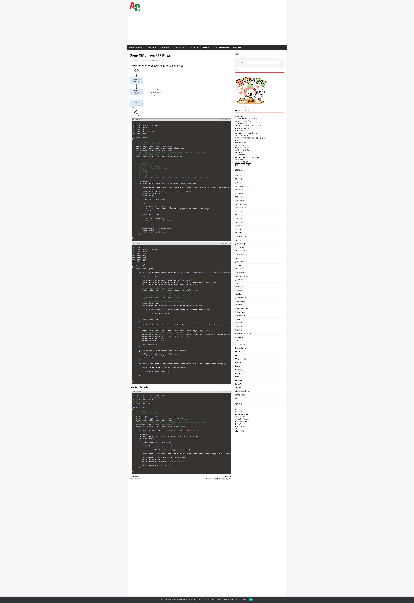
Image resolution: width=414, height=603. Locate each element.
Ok (251, 600)
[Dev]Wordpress (241, 272)
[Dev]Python (239, 262)
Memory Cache (240, 355)
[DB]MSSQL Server (242, 186)
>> (250, 165)
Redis (237, 377)
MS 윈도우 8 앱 (240, 359)
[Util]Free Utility (240, 316)
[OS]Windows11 (240, 305)
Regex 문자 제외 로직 (242, 147)
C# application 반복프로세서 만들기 (247, 157)
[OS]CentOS (179, 47)
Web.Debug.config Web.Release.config (248, 126)
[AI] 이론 (238, 175)
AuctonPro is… (240, 337)
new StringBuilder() (241, 131)
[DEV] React (239, 211)
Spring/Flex (239, 384)
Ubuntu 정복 (239, 431)
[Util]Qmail (239, 323)
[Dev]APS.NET (240, 222)
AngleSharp (239, 116)
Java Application (240, 348)
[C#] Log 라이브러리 (221, 47)
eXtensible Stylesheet (242, 419)
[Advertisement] (207, 29)
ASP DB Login (240, 155)
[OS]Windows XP (241, 298)
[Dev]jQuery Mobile (242, 251)
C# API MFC (239, 412)
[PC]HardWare (240, 312)
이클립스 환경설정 (135, 47)
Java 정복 (238, 424)
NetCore (238, 362)
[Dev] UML (239, 215)
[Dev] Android (240, 201)
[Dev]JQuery (239, 247)
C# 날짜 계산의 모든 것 (243, 121)
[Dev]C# (151, 47)
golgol (149, 60)
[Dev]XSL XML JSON (242, 276)
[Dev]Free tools (240, 236)
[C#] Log (238, 183)
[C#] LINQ (238, 179)
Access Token (240, 145)
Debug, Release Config (243, 128)
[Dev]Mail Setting (241, 254)
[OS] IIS (237, 283)
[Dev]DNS (238, 233)
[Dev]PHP (238, 258)
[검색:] (260, 62)
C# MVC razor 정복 (241, 414)
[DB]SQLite (239, 197)
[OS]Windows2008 (241, 308)
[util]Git (237, 319)
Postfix (237, 366)
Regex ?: (238, 140)
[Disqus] (180, 512)
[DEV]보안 (238, 280)
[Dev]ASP (238, 226)
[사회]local (238, 326)
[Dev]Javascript (240, 244)
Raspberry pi (239, 369)
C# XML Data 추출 (241, 135)
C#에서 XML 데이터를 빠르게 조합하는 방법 (250, 138)
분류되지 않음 (240, 395)
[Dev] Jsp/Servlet (241, 204)
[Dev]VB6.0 (239, 269)
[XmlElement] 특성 (241, 123)
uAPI (236, 429)
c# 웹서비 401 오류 (241, 162)
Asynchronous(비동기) (243, 334)
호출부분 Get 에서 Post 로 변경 (246, 118)
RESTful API (239, 380)
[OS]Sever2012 (240, 290)
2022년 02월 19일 (138, 60)
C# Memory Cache (241, 160)
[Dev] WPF (237, 47)
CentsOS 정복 (240, 417)
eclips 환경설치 (240, 344)
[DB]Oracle (239, 193)
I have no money (241, 421)
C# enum (238, 152)
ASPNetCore (239, 409)
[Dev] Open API (240, 208)
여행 (236, 398)
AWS (236, 341)
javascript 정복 (240, 426)
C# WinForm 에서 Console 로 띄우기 (247, 133)
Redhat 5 (238, 373)
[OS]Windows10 (240, 301)
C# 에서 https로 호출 (242, 150)
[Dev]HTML (239, 240)
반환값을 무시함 (240, 143)
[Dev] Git (206, 47)
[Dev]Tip (193, 47)
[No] (411, 600)
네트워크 (238, 387)
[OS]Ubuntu (165, 47)
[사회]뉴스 (238, 330)
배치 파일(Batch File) (242, 391)
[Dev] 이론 (238, 219)
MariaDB (238, 351)
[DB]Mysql (239, 190)
